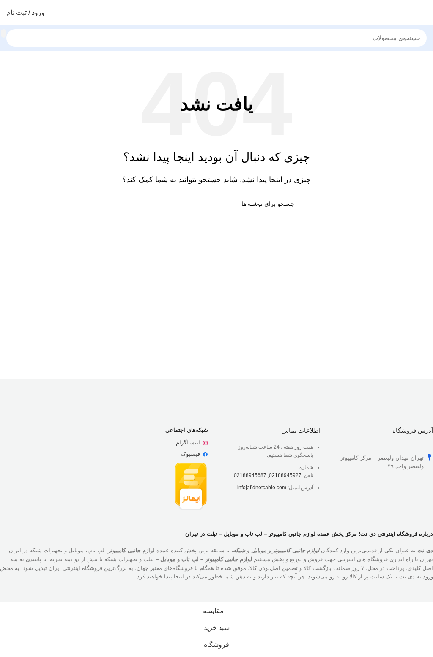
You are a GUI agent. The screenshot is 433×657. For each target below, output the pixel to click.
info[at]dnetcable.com (261, 488)
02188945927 (285, 475)
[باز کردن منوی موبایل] (423, 12)
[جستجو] (3, 33)
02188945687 (250, 475)
